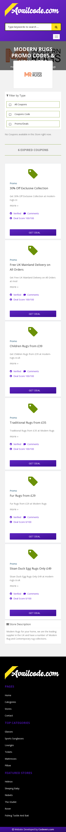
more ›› (14, 205)
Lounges (9, 745)
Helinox (8, 781)
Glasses (9, 731)
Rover (8, 808)
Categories (10, 701)
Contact (9, 715)
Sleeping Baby (12, 788)
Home (8, 695)
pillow (8, 765)
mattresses (10, 758)
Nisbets (9, 795)
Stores (8, 708)
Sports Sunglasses (14, 738)
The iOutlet (10, 801)
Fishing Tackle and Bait (17, 815)
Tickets (8, 751)
